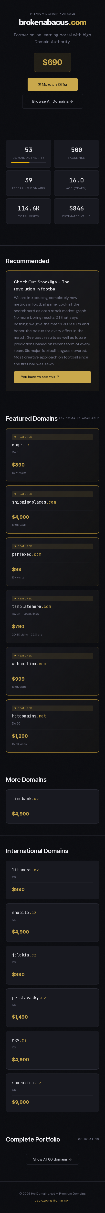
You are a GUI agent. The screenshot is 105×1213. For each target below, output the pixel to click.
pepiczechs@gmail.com (53, 1200)
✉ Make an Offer (53, 84)
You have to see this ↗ (40, 377)
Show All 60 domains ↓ (52, 1159)
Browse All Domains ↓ (52, 101)
